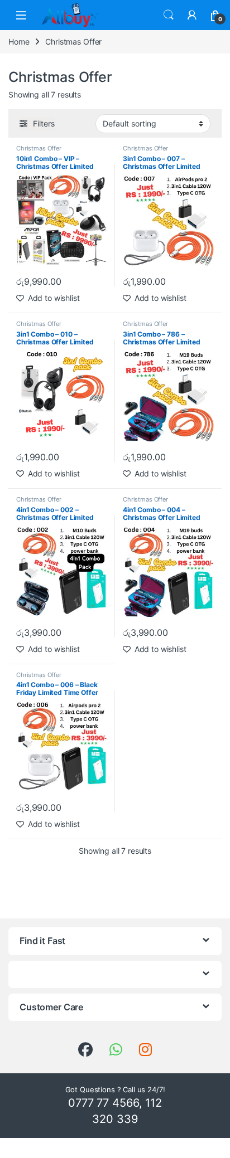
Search (168, 15)
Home (18, 41)
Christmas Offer (38, 148)
